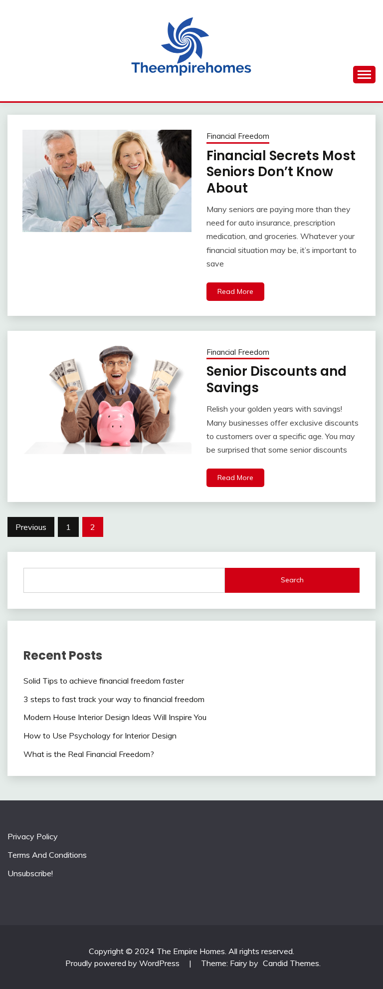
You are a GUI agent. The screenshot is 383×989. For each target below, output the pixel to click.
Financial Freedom (237, 136)
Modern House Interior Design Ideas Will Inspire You (114, 717)
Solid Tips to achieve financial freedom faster (103, 681)
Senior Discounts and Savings (276, 379)
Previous (30, 527)
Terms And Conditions (47, 855)
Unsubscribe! (30, 873)
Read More (235, 291)
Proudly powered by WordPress (123, 963)
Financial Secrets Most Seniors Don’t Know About (281, 172)
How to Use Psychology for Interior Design (100, 736)
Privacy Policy (32, 836)
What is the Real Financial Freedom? (88, 754)
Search (292, 579)
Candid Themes (291, 963)
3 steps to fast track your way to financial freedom (113, 699)
